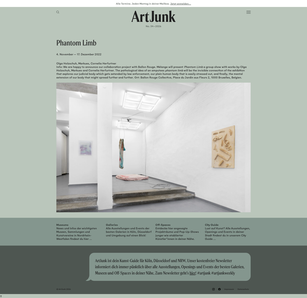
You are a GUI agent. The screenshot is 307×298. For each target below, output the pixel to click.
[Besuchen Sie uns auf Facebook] (219, 289)
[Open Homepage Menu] (248, 12)
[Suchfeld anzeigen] (58, 12)
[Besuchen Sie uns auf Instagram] (213, 289)
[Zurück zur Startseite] (153, 16)
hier (192, 273)
